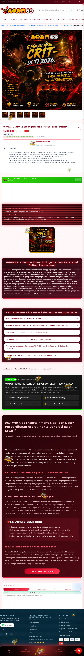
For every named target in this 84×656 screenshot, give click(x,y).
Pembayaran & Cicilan (66, 632)
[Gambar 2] (12, 114)
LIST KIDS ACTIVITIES (53, 25)
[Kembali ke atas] (79, 645)
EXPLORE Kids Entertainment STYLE (42, 571)
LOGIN (42, 653)
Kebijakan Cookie (64, 625)
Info (78, 180)
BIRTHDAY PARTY (48, 20)
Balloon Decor (42, 589)
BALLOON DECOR (16, 20)
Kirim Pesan (8, 625)
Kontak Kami (34, 626)
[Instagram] (6, 634)
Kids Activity (68, 589)
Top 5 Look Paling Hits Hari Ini (17, 398)
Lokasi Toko (33, 629)
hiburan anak (31, 25)
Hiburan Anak (72, 2)
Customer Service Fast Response (56, 404)
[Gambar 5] (35, 114)
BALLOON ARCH (74, 20)
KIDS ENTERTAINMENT (32, 20)
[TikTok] (11, 634)
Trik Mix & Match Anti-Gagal (55, 398)
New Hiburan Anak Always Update (19, 404)
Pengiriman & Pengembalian (68, 629)
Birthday (16, 589)
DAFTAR (9, 652)
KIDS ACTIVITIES (41, 25)
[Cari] (39, 10)
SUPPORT (75, 652)
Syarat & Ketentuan (65, 619)
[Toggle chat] (79, 651)
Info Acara (81, 2)
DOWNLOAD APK (25, 652)
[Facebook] (1, 634)
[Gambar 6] (42, 114)
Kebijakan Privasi (64, 622)
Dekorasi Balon (61, 2)
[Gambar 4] (27, 114)
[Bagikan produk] (79, 128)
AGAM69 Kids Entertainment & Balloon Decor (13, 25)
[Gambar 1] (5, 114)
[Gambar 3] (20, 114)
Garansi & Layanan (65, 635)
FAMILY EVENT (61, 20)
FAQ (31, 632)
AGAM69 (53, 2)
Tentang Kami (34, 623)
